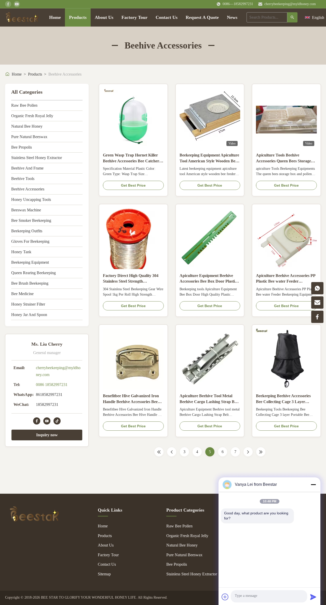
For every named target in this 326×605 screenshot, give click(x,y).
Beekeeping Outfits (26, 231)
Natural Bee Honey (27, 126)
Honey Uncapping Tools (31, 199)
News (232, 17)
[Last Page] (260, 451)
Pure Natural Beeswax (29, 137)
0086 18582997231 (51, 384)
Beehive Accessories (27, 189)
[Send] (313, 596)
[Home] (22, 17)
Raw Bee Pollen (24, 105)
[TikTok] (57, 421)
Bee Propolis (21, 147)
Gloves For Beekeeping (30, 241)
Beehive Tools (22, 178)
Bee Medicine (22, 294)
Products (78, 17)
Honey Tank (21, 252)
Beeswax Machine (26, 210)
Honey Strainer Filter (28, 304)
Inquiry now (47, 435)
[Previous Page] (171, 451)
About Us (104, 17)
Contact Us (167, 17)
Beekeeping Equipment (30, 262)
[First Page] (159, 451)
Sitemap (104, 574)
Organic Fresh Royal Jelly (32, 116)
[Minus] (313, 484)
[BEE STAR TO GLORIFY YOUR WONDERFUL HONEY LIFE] (34, 520)
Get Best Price (133, 185)
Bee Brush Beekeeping (29, 283)
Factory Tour (134, 17)
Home (55, 17)
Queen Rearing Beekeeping (33, 273)
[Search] (292, 17)
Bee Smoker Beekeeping (31, 220)
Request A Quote (202, 17)
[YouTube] (46, 421)
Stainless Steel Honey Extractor (36, 157)
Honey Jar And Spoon (29, 314)
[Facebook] (36, 421)
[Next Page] (248, 451)
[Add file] (225, 596)
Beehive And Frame (27, 168)
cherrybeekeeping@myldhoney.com (290, 4)
